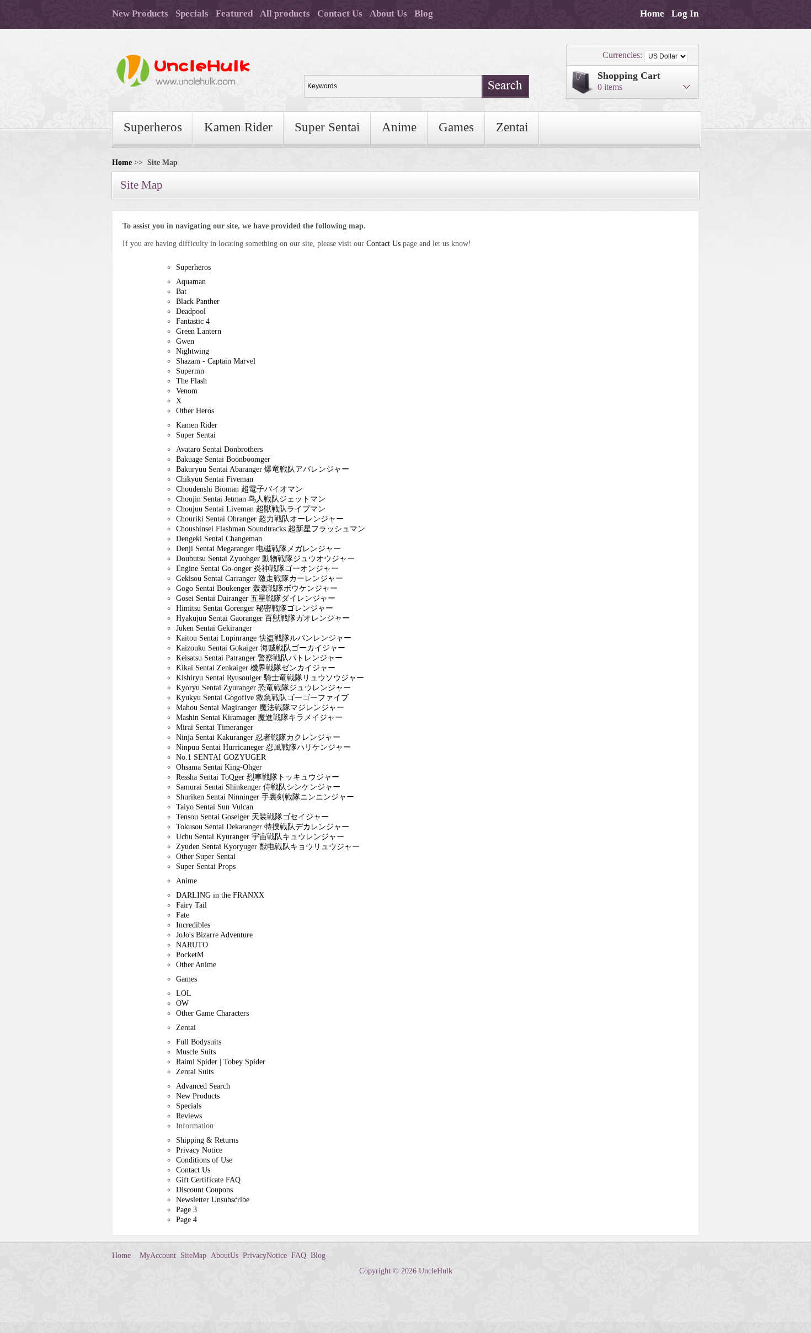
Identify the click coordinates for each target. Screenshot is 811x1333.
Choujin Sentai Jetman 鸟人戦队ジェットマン (251, 499)
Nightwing (192, 351)
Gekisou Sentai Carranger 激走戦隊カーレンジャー (259, 578)
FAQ (298, 1255)
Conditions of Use (204, 1160)
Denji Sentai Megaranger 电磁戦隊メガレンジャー (258, 549)
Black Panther (198, 301)
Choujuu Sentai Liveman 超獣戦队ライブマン (251, 509)
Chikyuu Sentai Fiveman (214, 479)
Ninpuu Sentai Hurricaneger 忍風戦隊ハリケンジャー (263, 747)
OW (182, 1003)
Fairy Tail (191, 905)
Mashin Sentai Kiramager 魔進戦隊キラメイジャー (259, 717)
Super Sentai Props (206, 866)
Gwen (185, 341)
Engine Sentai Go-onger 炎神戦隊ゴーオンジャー (257, 568)
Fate (182, 915)
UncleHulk (435, 1271)
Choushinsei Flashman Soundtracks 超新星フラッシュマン (270, 529)
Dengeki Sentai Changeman (219, 539)
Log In (684, 14)
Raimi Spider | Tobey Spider (220, 1062)
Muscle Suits (196, 1052)
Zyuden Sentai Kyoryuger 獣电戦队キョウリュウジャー (268, 847)
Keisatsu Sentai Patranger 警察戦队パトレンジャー (259, 658)
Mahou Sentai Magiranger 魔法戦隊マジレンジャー (260, 707)
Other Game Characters (212, 1013)
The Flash (191, 381)
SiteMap (193, 1255)
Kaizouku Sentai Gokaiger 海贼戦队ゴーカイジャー (260, 648)
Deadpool (191, 311)
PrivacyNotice (265, 1255)
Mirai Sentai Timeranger (214, 727)
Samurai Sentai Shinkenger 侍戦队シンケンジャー (258, 787)
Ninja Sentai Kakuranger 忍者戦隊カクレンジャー (258, 737)
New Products (140, 13)
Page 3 (186, 1210)
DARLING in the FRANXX (220, 895)
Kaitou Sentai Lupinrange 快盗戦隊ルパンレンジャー (263, 638)
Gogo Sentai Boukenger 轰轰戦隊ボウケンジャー (257, 588)
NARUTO (192, 945)
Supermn (190, 371)
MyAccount (158, 1255)
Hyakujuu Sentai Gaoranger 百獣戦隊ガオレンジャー (263, 618)
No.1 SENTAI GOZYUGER (221, 757)
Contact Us (339, 13)
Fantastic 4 (193, 321)
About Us (388, 13)
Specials (192, 13)
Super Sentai (327, 127)
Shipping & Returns (207, 1140)
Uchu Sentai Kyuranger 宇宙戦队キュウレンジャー (260, 837)
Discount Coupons (204, 1190)
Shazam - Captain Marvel (215, 361)
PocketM (190, 955)
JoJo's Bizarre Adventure (214, 935)
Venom (187, 391)
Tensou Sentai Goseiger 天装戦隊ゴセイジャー (252, 817)
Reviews (189, 1116)
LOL (183, 993)
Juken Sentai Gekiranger (214, 628)
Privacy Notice (199, 1150)
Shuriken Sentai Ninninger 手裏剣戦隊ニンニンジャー (265, 797)
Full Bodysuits (198, 1042)
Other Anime (196, 965)
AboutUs (224, 1255)
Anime (399, 127)
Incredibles (193, 925)
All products (285, 13)
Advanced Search (203, 1086)
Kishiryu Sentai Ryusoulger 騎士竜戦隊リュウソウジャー (270, 678)
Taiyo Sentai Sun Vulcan (214, 807)
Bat (181, 291)
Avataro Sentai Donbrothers (219, 449)
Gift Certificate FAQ (208, 1180)
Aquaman (191, 282)
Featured (234, 13)
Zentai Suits (195, 1072)
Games (456, 127)
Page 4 (186, 1219)
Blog (423, 13)
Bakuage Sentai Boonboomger (223, 459)
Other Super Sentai (206, 856)
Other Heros (195, 411)
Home (652, 14)
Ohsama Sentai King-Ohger (219, 767)
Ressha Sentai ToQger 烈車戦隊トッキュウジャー (257, 777)
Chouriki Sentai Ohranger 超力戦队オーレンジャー (260, 519)
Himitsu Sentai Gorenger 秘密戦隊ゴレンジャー (254, 608)
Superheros (153, 127)
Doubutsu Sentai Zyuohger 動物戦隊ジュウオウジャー (265, 558)
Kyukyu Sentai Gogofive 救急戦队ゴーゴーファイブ (262, 698)
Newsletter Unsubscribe (212, 1200)
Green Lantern (198, 331)
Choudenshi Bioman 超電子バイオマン (239, 489)
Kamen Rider (238, 127)
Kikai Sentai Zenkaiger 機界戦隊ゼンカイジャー (255, 668)
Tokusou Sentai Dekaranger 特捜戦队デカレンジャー (262, 827)
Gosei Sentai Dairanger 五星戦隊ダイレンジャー (255, 598)
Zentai (512, 127)
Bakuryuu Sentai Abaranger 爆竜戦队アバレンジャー (262, 469)
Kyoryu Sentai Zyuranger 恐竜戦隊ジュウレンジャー (263, 688)
